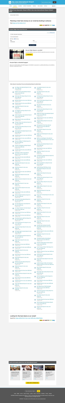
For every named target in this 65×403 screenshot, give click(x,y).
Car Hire (21, 393)
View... (12, 377)
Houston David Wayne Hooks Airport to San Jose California (45, 244)
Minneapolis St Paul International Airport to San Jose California (44, 126)
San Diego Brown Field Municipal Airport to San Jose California (44, 287)
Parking (31, 393)
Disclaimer (43, 393)
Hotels (35, 393)
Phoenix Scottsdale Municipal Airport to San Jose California (23, 146)
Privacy (47, 393)
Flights (18, 393)
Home (15, 393)
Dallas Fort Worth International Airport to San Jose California (45, 114)
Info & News (38, 393)
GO (54, 2)
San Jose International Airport (23, 2)
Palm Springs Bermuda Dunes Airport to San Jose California (45, 303)
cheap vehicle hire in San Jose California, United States (29, 318)
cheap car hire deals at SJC (19, 23)
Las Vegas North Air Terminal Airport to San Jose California (23, 209)
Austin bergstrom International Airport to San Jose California (23, 116)
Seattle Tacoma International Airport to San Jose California (23, 93)
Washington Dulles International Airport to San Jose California (22, 154)
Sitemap (50, 393)
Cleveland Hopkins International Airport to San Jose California (44, 239)
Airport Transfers (26, 393)
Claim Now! (29, 54)
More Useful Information (32, 382)
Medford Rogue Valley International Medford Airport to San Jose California (45, 264)
